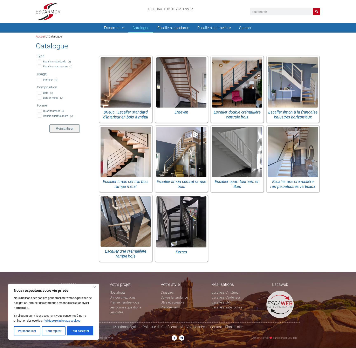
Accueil (41, 36)
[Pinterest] (181, 338)
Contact (245, 28)
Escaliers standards (173, 28)
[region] (53, 312)
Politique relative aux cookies (61, 320)
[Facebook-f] (174, 338)
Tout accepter (80, 331)
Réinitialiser (64, 128)
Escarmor (112, 28)
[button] (171, 13)
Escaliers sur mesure (214, 28)
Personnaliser (27, 331)
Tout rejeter (53, 331)
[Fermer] (94, 287)
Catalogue (140, 28)
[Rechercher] (316, 11)
